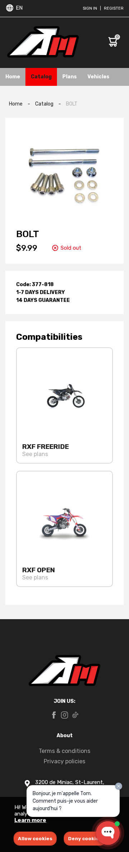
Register (114, 8)
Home (12, 77)
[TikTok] (75, 715)
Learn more (30, 820)
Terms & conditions (64, 751)
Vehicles (98, 77)
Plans (69, 77)
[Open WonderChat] (108, 833)
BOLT (71, 104)
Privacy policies (64, 761)
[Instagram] (64, 715)
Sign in (90, 8)
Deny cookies (85, 838)
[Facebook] (53, 715)
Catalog (41, 77)
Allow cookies (35, 838)
